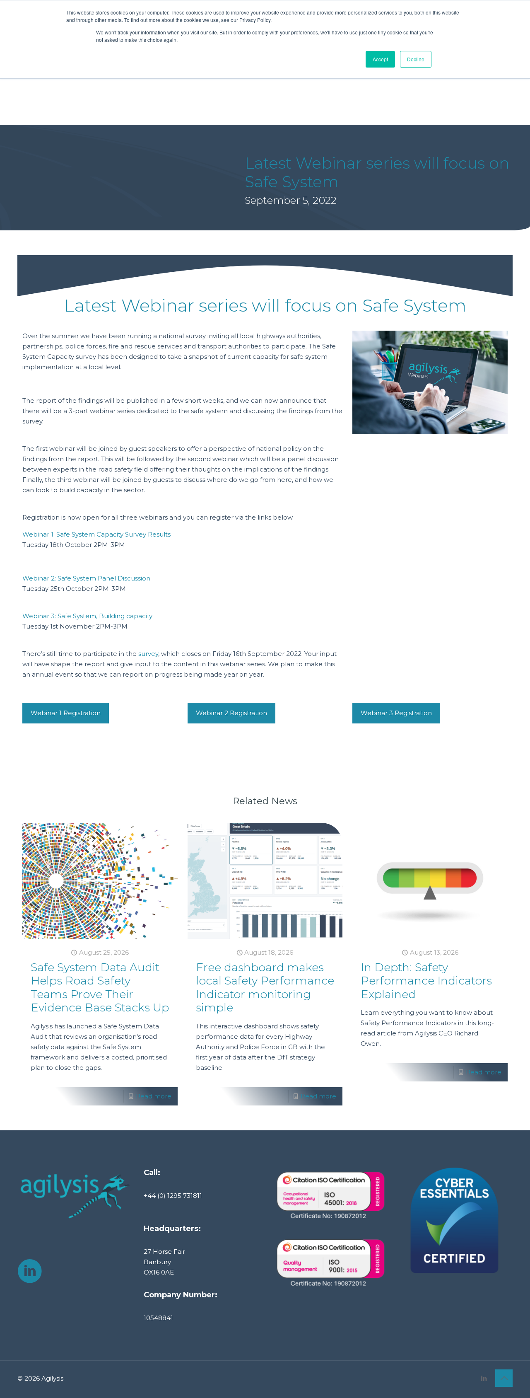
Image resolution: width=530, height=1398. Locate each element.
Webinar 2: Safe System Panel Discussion (86, 578)
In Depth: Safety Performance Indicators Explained (426, 980)
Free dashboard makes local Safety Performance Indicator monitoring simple (265, 987)
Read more (153, 1096)
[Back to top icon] (504, 1378)
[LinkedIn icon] (484, 1378)
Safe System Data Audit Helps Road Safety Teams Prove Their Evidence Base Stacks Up (100, 987)
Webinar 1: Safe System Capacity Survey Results (96, 534)
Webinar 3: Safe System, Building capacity (87, 616)
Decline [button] (415, 59)
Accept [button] (380, 59)
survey (148, 654)
